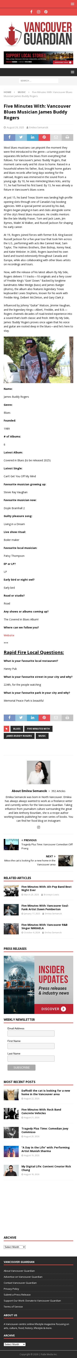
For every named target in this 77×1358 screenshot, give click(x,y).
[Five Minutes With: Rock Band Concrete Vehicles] (11, 1113)
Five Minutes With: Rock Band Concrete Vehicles (41, 1111)
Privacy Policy (11, 1288)
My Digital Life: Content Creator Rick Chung (46, 1168)
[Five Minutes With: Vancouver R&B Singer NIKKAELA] (11, 928)
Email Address (15, 1028)
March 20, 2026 (31, 894)
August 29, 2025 (15, 127)
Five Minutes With (38, 728)
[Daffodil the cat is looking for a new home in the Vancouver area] (11, 1094)
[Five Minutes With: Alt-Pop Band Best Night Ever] (11, 890)
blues (16, 728)
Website (9, 635)
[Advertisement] (32, 1207)
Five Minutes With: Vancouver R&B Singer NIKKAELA (44, 926)
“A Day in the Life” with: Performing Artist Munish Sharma (45, 1149)
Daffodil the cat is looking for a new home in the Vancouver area (45, 1092)
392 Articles (58, 791)
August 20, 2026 (31, 1136)
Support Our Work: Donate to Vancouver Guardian (32, 1300)
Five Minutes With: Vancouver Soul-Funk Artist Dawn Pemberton (45, 907)
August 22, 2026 (31, 1098)
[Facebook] (31, 12)
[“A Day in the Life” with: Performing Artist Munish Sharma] (11, 1151)
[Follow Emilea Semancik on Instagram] (38, 827)
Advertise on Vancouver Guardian (23, 1276)
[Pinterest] (46, 12)
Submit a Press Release (17, 1294)
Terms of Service (13, 1306)
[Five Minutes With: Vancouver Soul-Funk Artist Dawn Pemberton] (11, 909)
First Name (14, 1040)
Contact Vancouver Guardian (20, 1282)
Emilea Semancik (38, 127)
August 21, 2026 (31, 1117)
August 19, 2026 (31, 1155)
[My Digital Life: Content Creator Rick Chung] (11, 1170)
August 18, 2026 (31, 1174)
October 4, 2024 (32, 932)
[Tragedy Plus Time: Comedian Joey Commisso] (11, 1132)
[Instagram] (38, 12)
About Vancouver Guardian (19, 1270)
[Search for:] (39, 80)
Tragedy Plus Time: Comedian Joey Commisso (44, 1130)
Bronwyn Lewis (51, 894)
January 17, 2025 (32, 913)
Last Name (13, 1053)
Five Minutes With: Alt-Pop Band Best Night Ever (46, 888)
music (42, 735)
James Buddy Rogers (19, 735)
